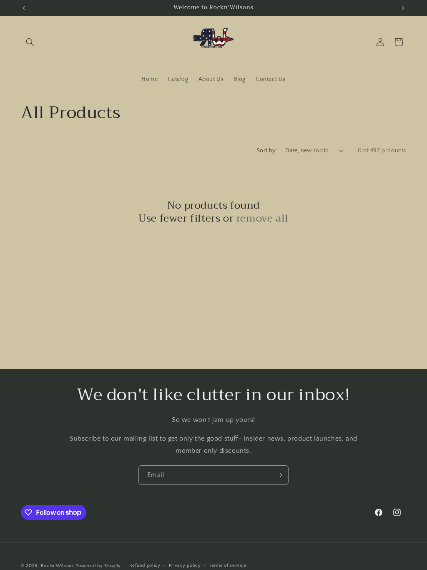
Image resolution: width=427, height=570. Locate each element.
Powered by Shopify (98, 565)
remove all (262, 218)
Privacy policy (185, 565)
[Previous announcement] (24, 8)
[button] (30, 42)
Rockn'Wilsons (57, 565)
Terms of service (227, 565)
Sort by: (266, 150)
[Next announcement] (403, 8)
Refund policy (145, 565)
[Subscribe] (279, 475)
